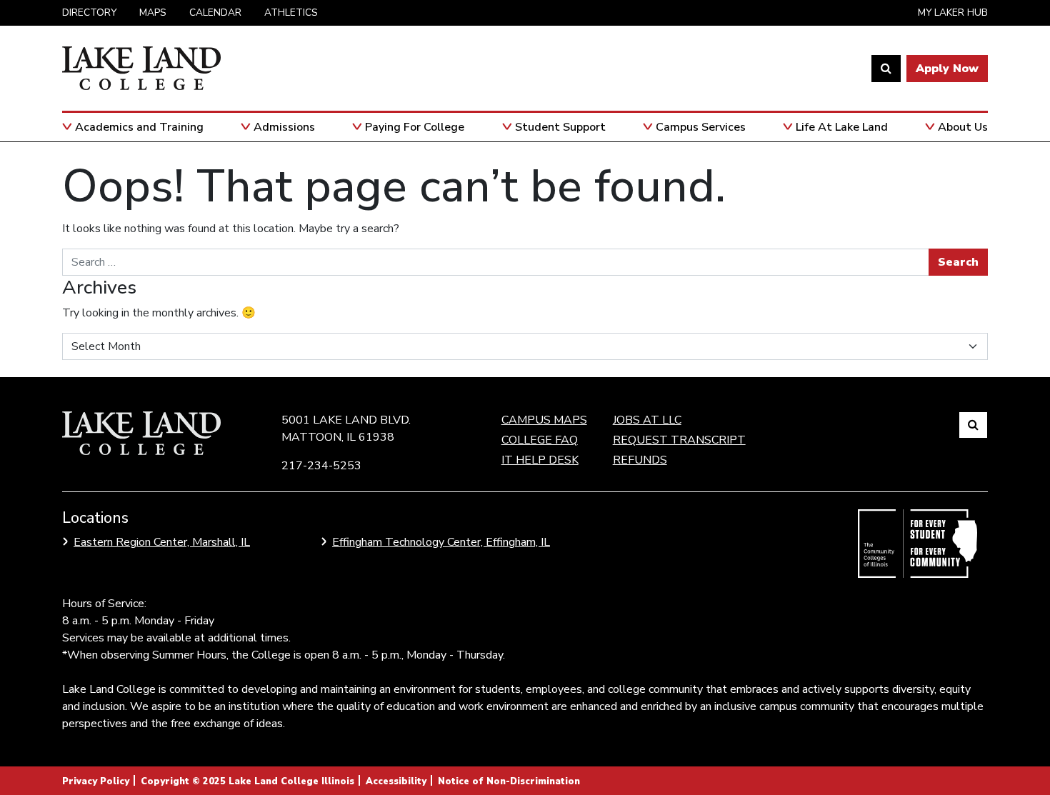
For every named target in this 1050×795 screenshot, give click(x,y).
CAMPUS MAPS (544, 420)
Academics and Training (139, 127)
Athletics (291, 12)
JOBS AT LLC (647, 420)
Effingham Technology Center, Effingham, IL (441, 542)
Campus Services (701, 127)
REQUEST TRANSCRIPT (679, 440)
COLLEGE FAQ (539, 440)
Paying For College (414, 127)
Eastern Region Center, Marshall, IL (162, 542)
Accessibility (396, 781)
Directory (89, 12)
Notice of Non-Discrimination (509, 781)
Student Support (560, 127)
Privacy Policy (95, 781)
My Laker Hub (953, 12)
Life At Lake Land (842, 127)
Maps (152, 12)
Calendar (215, 12)
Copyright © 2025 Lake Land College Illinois (247, 781)
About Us (963, 127)
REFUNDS (640, 460)
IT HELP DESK (540, 460)
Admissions (284, 127)
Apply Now (947, 68)
